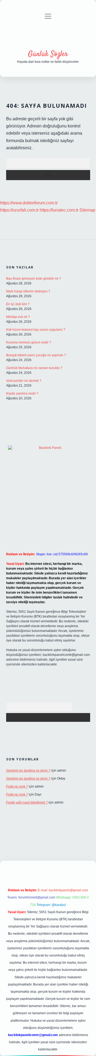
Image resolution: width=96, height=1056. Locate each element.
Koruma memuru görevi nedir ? (28, 342)
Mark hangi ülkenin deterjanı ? (28, 291)
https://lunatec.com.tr (59, 210)
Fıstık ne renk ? (17, 786)
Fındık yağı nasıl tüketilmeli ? (27, 802)
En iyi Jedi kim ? (18, 304)
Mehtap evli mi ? (18, 317)
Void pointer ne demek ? (23, 381)
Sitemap (87, 210)
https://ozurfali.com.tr (19, 210)
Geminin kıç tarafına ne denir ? (28, 770)
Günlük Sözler (48, 54)
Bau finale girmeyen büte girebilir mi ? (33, 278)
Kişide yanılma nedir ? (22, 393)
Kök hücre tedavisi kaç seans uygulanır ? (35, 330)
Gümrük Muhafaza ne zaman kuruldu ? (34, 368)
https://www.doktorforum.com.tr (29, 203)
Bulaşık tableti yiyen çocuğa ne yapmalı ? (36, 355)
